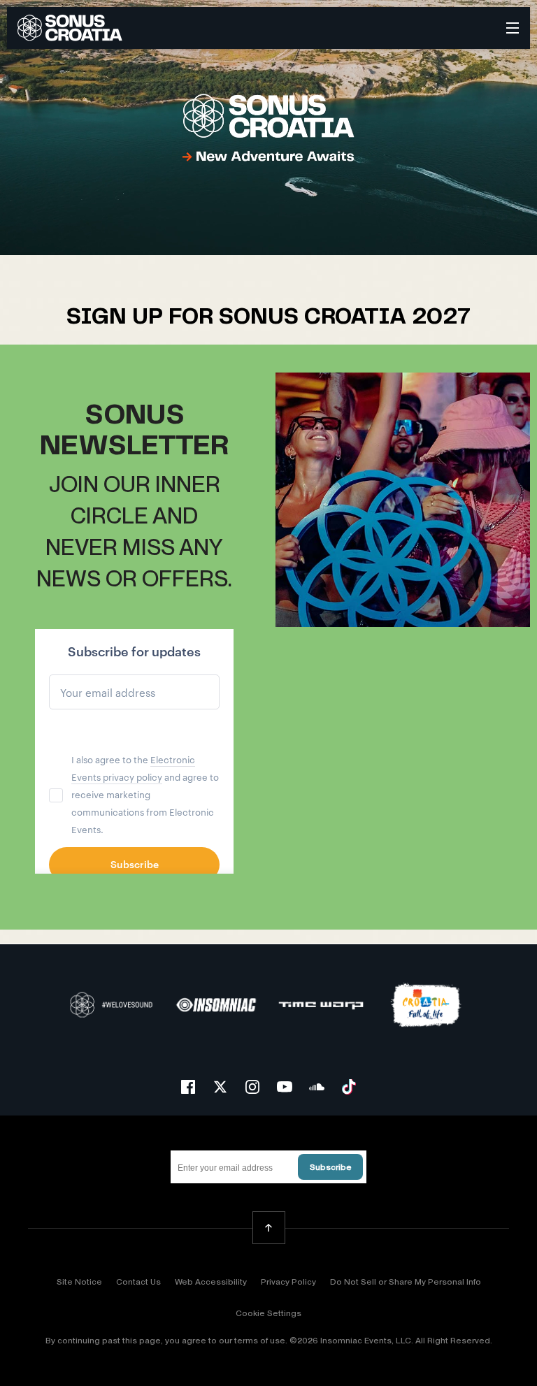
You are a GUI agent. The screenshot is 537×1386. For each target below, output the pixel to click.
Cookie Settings (268, 1313)
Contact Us (138, 1282)
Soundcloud (316, 1087)
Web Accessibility (211, 1282)
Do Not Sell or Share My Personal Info (405, 1282)
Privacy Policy (288, 1282)
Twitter (220, 1087)
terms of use (259, 1340)
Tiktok (349, 1087)
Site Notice (79, 1282)
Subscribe (331, 1167)
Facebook (188, 1087)
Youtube (284, 1087)
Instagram (252, 1087)
